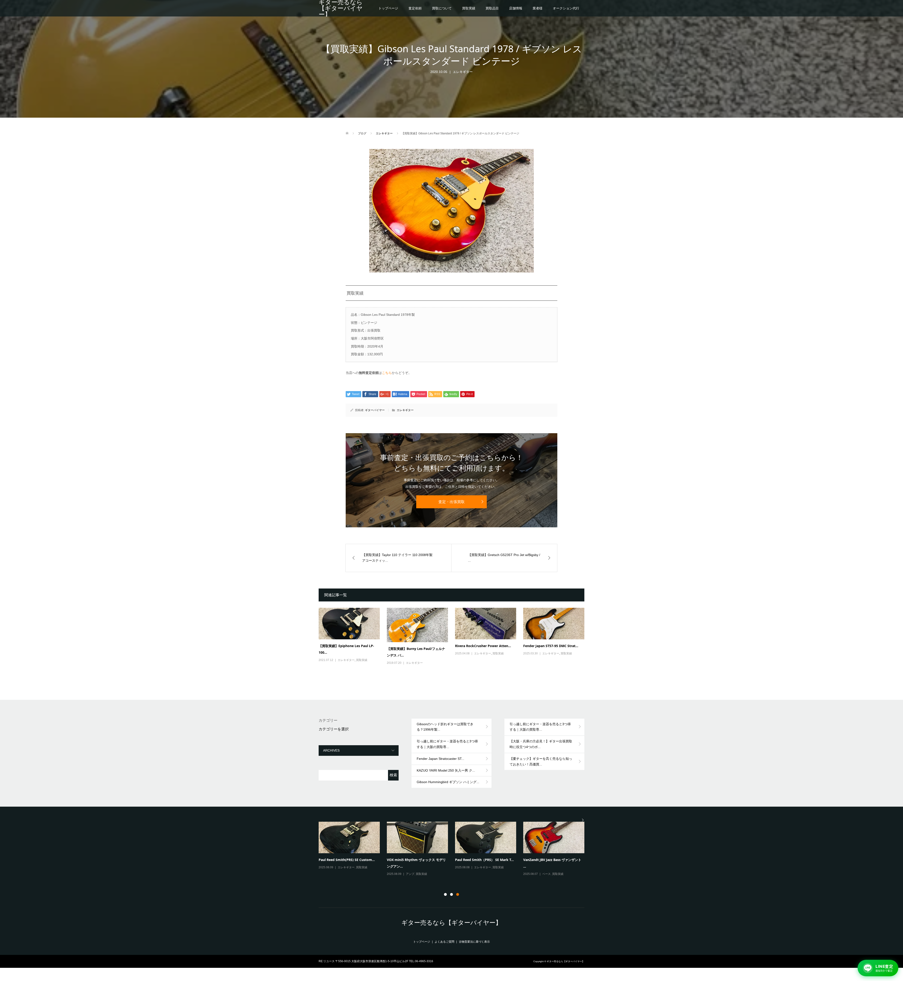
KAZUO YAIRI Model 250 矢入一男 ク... (446, 770)
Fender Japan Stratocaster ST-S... (481, 859)
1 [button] (445, 894)
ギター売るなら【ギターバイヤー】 (341, 8)
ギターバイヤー (375, 410)
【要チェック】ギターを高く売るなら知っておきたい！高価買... (541, 761)
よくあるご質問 (444, 941)
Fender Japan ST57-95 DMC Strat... (550, 646)
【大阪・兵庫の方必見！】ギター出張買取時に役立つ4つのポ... (541, 744)
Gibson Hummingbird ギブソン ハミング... (448, 782)
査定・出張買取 (451, 502)
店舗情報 (515, 8)
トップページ (388, 8)
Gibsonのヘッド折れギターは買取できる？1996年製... (445, 727)
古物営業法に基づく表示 (474, 941)
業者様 (538, 8)
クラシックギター (553, 874)
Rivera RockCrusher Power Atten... (483, 646)
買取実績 (468, 8)
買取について (442, 8)
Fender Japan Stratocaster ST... (440, 759)
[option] (455, 849)
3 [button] (457, 894)
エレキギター (463, 72)
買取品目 (492, 8)
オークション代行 (566, 8)
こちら (387, 373)
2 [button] (451, 894)
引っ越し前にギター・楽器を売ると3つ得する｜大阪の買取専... (447, 744)
